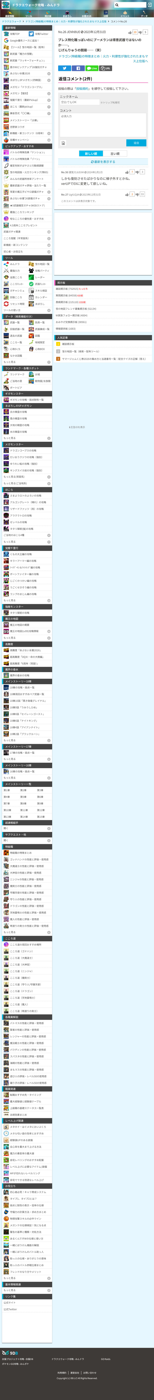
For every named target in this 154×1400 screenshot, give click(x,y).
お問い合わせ (89, 1372)
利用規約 (62, 1372)
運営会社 (74, 1372)
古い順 (115, 153)
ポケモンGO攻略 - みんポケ (15, 1363)
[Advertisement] (103, 241)
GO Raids (105, 1359)
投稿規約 (82, 88)
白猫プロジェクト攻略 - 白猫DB (17, 1359)
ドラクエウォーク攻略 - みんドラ (36, 4)
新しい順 (91, 153)
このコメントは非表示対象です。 (79, 201)
